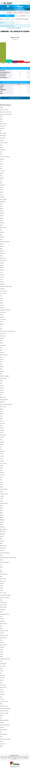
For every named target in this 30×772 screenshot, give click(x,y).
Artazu (1, 194)
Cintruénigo (2, 288)
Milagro (1, 524)
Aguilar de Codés (3, 123)
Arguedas (2, 177)
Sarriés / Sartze (3, 644)
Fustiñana (2, 371)
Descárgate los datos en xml (15, 98)
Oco (1, 564)
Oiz (0, 569)
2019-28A (9, 12)
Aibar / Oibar (2, 126)
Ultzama (1, 680)
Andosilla (2, 140)
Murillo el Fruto (3, 548)
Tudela (1, 668)
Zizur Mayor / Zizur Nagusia (5, 739)
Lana (1, 446)
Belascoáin (2, 232)
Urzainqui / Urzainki (4, 701)
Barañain (2, 210)
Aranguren (2, 159)
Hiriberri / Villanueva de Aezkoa (6, 404)
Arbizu (1, 168)
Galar (1, 373)
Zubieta (1, 741)
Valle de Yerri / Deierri (4, 713)
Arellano (1, 173)
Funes (1, 368)
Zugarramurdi (2, 743)
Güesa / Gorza (3, 397)
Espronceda (2, 333)
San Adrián (2, 633)
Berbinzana (2, 236)
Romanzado (2, 621)
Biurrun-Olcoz (3, 253)
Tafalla (1, 656)
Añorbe (1, 147)
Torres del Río (2, 666)
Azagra (1, 203)
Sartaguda (2, 647)
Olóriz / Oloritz (3, 581)
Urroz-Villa (2, 699)
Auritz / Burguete (3, 199)
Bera (1, 234)
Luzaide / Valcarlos (3, 503)
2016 (15, 12)
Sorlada (1, 651)
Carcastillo (2, 274)
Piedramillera (2, 609)
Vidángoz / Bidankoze (4, 720)
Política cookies (4, 757)
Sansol (1, 640)
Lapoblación (2, 451)
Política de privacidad (24, 756)
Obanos (1, 559)
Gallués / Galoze (3, 378)
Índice (13, 759)
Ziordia (1, 736)
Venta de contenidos (7, 756)
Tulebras (1, 670)
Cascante (2, 277)
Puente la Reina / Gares (4, 614)
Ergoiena (1, 324)
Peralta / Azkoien (3, 604)
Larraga (1, 453)
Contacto (2, 756)
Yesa (1, 732)
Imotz (1, 416)
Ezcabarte (2, 352)
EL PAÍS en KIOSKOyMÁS (23, 757)
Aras (1, 166)
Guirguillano (2, 401)
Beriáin (1, 239)
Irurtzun (1, 420)
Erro (1, 326)
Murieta (1, 543)
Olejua (1, 576)
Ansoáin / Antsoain (3, 142)
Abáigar (1, 107)
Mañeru (1, 505)
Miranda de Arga (3, 529)
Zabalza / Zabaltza (3, 734)
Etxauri (1, 347)
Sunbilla (1, 654)
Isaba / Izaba (2, 423)
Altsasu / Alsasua (3, 133)
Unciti (1, 682)
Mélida (1, 512)
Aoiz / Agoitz (2, 149)
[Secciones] (1, 3)
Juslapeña (2, 442)
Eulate (1, 350)
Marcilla (1, 510)
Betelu (1, 248)
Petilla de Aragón (3, 607)
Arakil (1, 154)
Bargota (1, 218)
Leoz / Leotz (2, 475)
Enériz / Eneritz (3, 319)
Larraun (1, 458)
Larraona (2, 456)
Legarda (1, 465)
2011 (26, 12)
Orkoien (1, 590)
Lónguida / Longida (4, 493)
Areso (1, 175)
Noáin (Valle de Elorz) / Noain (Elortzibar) (8, 557)
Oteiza (1, 600)
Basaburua (2, 222)
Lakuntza (2, 444)
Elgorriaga (2, 317)
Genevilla (2, 390)
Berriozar (2, 244)
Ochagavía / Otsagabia (4, 562)
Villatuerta (2, 727)
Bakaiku (1, 208)
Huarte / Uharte (3, 406)
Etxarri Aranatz (3, 345)
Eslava (1, 328)
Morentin (1, 536)
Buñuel (1, 255)
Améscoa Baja (3, 135)
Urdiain (1, 689)
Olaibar (1, 571)
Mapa (23, 9)
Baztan (1, 225)
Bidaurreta (2, 251)
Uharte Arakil (2, 675)
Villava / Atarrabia (3, 729)
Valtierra (1, 715)
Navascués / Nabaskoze (4, 552)
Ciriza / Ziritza (2, 293)
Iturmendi (2, 427)
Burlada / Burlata (3, 260)
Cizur (1, 295)
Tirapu (1, 661)
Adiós (1, 121)
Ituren (1, 425)
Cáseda (1, 279)
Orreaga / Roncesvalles (4, 597)
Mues (1, 538)
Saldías (1, 628)
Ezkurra (1, 357)
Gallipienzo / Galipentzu (4, 376)
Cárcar (1, 272)
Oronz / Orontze (3, 592)
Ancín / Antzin (2, 137)
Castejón (1, 281)
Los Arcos (2, 496)
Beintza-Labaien (3, 227)
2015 (21, 12)
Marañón (1, 508)
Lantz (1, 449)
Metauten (2, 522)
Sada (1, 625)
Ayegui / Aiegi (2, 201)
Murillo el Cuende (3, 545)
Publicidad (14, 756)
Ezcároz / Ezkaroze (3, 354)
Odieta (1, 567)
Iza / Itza (1, 432)
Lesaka (1, 482)
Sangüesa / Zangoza (4, 635)
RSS (15, 759)
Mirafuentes (2, 526)
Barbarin (1, 215)
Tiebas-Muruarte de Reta (5, 658)
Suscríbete (24, 3)
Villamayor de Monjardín (4, 724)
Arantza (1, 163)
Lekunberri (2, 472)
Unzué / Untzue (3, 684)
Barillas (1, 220)
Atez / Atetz (2, 196)
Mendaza (2, 517)
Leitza (1, 470)
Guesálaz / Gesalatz (4, 399)
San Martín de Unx (3, 637)
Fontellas (1, 366)
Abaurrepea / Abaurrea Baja (5, 114)
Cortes (1, 300)
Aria (1, 180)
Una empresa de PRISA (15, 763)
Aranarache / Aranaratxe (5, 156)
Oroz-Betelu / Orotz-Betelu (5, 595)
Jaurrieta (2, 437)
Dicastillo (2, 305)
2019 (3, 12)
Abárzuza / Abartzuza (4, 109)
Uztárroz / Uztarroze (4, 706)
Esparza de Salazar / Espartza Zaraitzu (7, 331)
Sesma (1, 649)
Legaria (1, 467)
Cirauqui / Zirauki (3, 291)
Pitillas (1, 611)
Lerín (1, 479)
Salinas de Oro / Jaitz (4, 630)
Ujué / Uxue (2, 677)
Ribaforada (2, 618)
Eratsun (1, 321)
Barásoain (2, 213)
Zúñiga (1, 746)
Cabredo (1, 265)
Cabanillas (2, 262)
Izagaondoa (2, 430)
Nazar (1, 555)
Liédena (1, 486)
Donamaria (2, 307)
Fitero (1, 364)
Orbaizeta (2, 583)
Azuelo (1, 206)
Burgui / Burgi (2, 258)
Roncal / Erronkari (3, 623)
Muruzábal (2, 550)
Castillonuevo (2, 284)
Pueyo (1, 616)
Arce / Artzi (2, 170)
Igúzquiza (2, 413)
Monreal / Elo (2, 531)
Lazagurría (2, 460)
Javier (1, 439)
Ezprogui (1, 359)
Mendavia (2, 515)
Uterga (1, 703)
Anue (1, 144)
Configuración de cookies (11, 757)
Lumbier (1, 498)
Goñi (1, 394)
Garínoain (2, 385)
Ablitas (1, 119)
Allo (0, 130)
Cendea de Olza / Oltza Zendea (6, 286)
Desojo (1, 302)
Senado (23, 15)
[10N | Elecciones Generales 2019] (15, 6)
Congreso (7, 15)
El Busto (1, 314)
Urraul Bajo (2, 694)
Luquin (1, 500)
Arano (1, 161)
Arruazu (1, 189)
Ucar (1, 673)
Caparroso (2, 269)
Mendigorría (2, 519)
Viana (1, 717)
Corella (1, 298)
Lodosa (1, 491)
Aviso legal (18, 756)
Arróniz (1, 187)
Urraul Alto (2, 691)
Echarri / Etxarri (3, 312)
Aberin (1, 116)
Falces (1, 361)
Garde (1, 383)
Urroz (1, 696)
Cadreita (1, 267)
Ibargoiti (1, 409)
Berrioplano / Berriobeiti (4, 241)
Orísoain (1, 588)
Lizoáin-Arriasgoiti (3, 489)
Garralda (1, 387)
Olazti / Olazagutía (3, 574)
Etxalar (1, 343)
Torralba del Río (3, 663)
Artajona (1, 192)
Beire (1, 229)
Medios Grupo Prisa (15, 766)
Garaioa (1, 380)
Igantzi (1, 411)
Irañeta (1, 418)
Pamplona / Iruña (3, 602)
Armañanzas (2, 185)
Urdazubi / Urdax (3, 687)
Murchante (2, 541)
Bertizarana (2, 246)
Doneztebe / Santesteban (5, 310)
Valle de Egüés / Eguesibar (5, 708)
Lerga (1, 477)
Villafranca (2, 722)
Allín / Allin (2, 128)
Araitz (1, 152)
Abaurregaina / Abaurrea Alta (6, 111)
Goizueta (1, 392)
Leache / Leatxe (3, 463)
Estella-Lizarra (3, 335)
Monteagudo (2, 533)
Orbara (1, 585)
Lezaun (1, 484)
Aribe (1, 182)
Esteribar (2, 338)
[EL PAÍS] (7, 3)
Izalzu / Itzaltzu (3, 434)
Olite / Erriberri (3, 578)
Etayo (1, 340)
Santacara (2, 642)
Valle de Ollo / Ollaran (4, 710)
